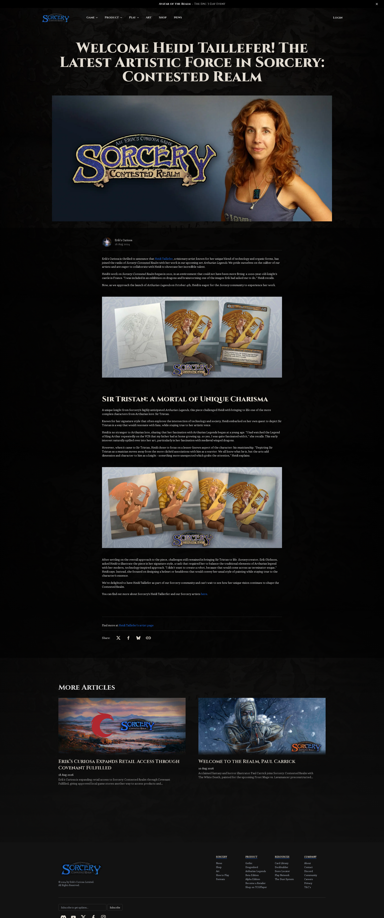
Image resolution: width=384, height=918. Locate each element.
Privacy (308, 883)
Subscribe (115, 907)
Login (337, 18)
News (178, 17)
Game (90, 17)
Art (149, 17)
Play (132, 17)
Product (112, 17)
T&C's (307, 887)
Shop (163, 17)
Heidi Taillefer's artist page (136, 625)
